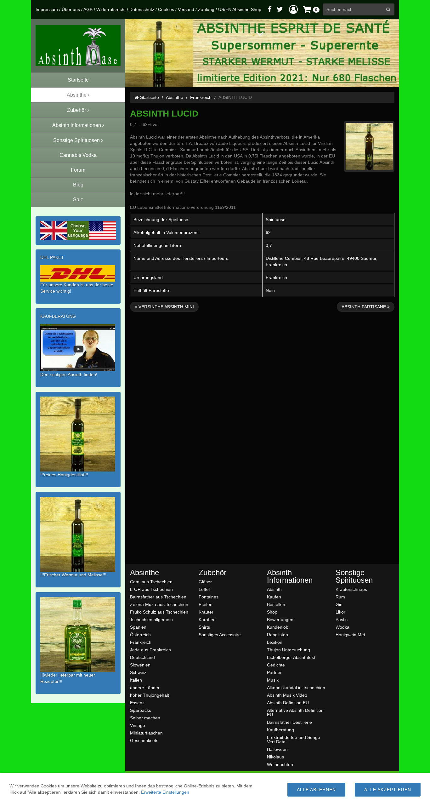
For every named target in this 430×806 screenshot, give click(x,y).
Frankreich (201, 97)
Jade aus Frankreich (150, 649)
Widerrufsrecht (111, 9)
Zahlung (206, 9)
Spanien (138, 627)
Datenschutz (141, 9)
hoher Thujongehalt (149, 695)
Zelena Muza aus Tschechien (159, 604)
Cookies (166, 9)
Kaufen (274, 596)
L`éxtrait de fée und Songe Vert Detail (293, 739)
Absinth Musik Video (287, 695)
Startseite (149, 97)
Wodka (342, 627)
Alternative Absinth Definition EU (295, 712)
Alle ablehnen (316, 789)
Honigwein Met (350, 634)
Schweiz (138, 672)
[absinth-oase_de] (78, 45)
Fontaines (208, 596)
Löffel (204, 589)
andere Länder (145, 687)
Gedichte (276, 664)
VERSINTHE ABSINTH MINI (165, 306)
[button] (293, 9)
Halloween (277, 749)
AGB (88, 9)
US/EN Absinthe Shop (239, 9)
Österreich (140, 634)
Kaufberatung (280, 729)
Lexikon (274, 642)
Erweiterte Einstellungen (165, 792)
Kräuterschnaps (351, 589)
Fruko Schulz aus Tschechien (159, 611)
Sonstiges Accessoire (220, 634)
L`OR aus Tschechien (151, 589)
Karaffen (207, 619)
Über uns (71, 9)
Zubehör (212, 572)
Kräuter (206, 611)
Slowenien (140, 664)
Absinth (274, 589)
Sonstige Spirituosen (354, 576)
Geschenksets (144, 740)
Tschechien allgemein (151, 619)
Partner (274, 672)
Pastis (342, 619)
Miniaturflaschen (146, 732)
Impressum (47, 9)
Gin (339, 604)
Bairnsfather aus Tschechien (158, 596)
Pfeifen (205, 604)
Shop (272, 611)
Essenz (137, 702)
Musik (273, 679)
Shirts (204, 627)
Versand (186, 9)
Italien (136, 679)
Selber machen (145, 717)
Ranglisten (277, 634)
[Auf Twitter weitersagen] (280, 9)
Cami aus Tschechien (151, 581)
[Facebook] (270, 9)
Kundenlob (277, 627)
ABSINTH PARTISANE (364, 306)
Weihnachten (280, 764)
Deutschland (142, 657)
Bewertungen (280, 619)
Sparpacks (140, 710)
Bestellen (276, 604)
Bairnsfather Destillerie (289, 722)
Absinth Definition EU (288, 702)
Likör (340, 611)
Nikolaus (275, 756)
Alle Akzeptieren (387, 789)
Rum (340, 596)
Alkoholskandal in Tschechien (296, 687)
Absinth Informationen (290, 576)
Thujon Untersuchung (288, 649)
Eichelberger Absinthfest (291, 657)
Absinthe (174, 97)
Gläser (205, 581)
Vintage (137, 725)
